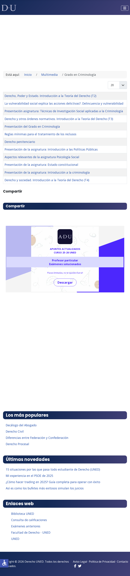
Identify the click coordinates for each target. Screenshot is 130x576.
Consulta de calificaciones (29, 520)
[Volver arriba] (123, 569)
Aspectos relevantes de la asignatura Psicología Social (42, 157)
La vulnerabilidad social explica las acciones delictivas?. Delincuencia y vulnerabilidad (64, 103)
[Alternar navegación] (124, 8)
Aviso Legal (80, 561)
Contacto (122, 561)
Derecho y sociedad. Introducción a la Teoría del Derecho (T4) (47, 180)
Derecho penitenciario (20, 142)
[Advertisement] (65, 41)
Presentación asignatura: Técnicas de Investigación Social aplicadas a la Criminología (64, 111)
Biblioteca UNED (22, 514)
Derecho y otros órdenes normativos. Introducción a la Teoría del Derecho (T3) (59, 119)
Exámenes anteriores (25, 526)
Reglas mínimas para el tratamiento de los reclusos (40, 134)
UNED (15, 539)
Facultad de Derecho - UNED (30, 532)
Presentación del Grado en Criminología (32, 126)
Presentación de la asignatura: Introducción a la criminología (47, 172)
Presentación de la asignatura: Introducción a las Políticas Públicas (51, 149)
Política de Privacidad (102, 561)
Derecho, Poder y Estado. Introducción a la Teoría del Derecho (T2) (50, 96)
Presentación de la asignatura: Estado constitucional (41, 165)
